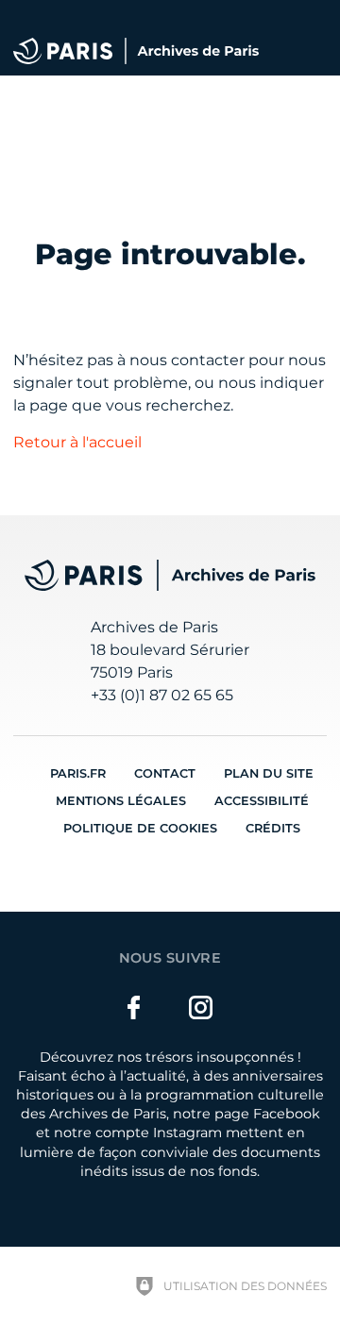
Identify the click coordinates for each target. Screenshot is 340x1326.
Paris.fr (78, 773)
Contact (165, 773)
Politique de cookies (140, 828)
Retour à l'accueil (77, 442)
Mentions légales (121, 801)
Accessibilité (261, 801)
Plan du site (269, 773)
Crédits (273, 828)
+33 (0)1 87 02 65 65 (162, 695)
